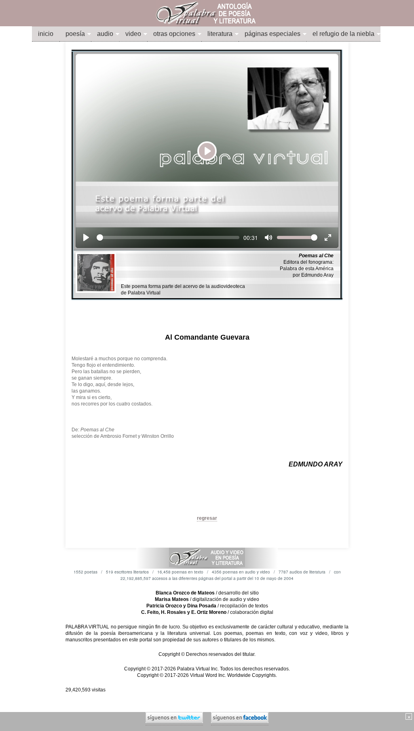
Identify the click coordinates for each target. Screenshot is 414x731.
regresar (207, 518)
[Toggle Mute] (268, 237)
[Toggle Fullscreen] (327, 237)
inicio (45, 33)
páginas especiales (272, 33)
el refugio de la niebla (343, 33)
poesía (75, 33)
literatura (219, 33)
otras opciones (174, 33)
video (133, 33)
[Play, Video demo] (86, 237)
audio (105, 33)
